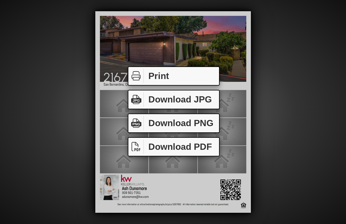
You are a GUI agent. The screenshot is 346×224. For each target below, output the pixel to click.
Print (158, 76)
